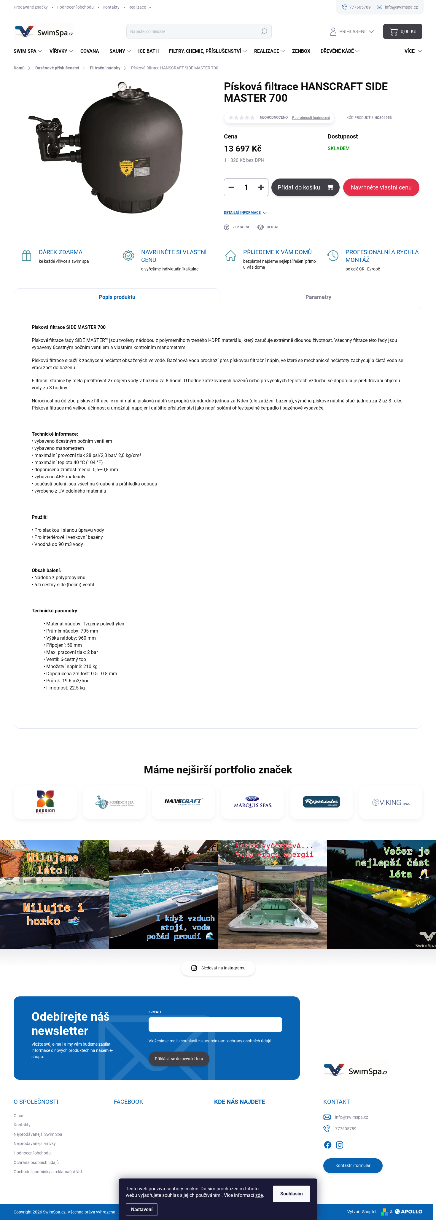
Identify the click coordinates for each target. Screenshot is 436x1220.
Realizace (137, 7)
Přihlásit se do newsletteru (179, 1058)
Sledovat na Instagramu (223, 968)
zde (259, 1195)
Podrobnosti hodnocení (311, 118)
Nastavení (141, 1209)
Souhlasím (291, 1194)
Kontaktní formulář (352, 1165)
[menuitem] (29, 51)
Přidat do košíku (299, 187)
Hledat (264, 31)
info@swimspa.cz (351, 1117)
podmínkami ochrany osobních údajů (237, 1041)
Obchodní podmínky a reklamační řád (48, 1171)
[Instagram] (339, 1143)
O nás (19, 1115)
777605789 (346, 1128)
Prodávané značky (31, 7)
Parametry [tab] (318, 297)
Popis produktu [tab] (117, 297)
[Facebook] (327, 1143)
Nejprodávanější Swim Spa (38, 1134)
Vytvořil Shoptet (362, 1211)
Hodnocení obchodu (75, 7)
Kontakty (111, 7)
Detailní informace (242, 213)
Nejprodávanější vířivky (35, 1143)
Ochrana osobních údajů (36, 1162)
